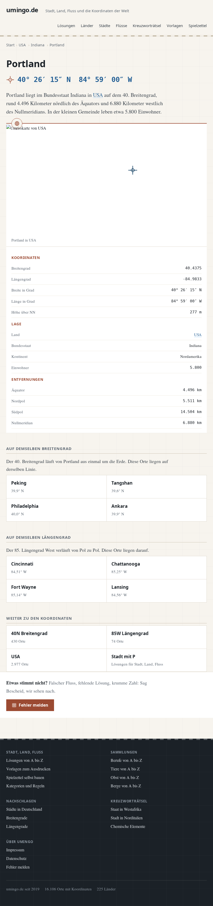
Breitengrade (16, 817)
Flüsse (121, 25)
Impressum (15, 849)
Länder (87, 25)
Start (10, 44)
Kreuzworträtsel (147, 25)
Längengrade (17, 826)
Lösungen (66, 25)
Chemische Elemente (128, 826)
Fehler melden (33, 705)
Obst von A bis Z (125, 777)
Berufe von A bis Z (126, 760)
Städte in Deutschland (24, 809)
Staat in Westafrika (126, 809)
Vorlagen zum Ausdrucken (28, 768)
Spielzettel (198, 25)
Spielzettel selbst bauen (25, 777)
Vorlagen (175, 25)
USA (22, 44)
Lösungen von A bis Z (24, 760)
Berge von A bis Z (126, 785)
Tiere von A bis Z (125, 768)
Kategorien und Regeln (25, 785)
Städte (104, 25)
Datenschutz (16, 858)
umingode (22, 9)
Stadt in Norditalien (127, 817)
